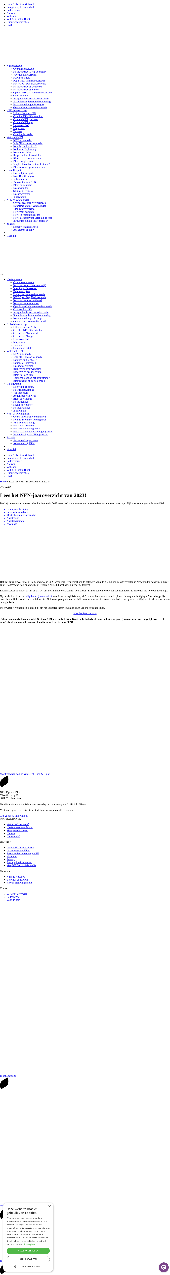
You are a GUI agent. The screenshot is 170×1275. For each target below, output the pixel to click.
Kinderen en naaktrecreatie (27, 158)
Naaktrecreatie (14, 65)
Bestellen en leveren (17, 879)
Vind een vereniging (24, 208)
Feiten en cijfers (21, 77)
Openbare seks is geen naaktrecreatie (32, 92)
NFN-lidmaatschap (17, 110)
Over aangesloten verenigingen (29, 202)
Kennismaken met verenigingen (29, 205)
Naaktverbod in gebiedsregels (28, 104)
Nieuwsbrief (13, 836)
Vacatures (12, 856)
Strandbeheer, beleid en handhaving (32, 101)
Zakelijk (11, 223)
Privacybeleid (30, 1244)
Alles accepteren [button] (28, 1250)
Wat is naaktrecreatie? (18, 824)
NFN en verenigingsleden (26, 214)
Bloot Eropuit (14, 170)
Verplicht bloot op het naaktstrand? (31, 164)
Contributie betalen (23, 134)
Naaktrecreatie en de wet (26, 89)
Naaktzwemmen (21, 194)
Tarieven (17, 131)
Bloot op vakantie (22, 185)
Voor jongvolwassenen (25, 74)
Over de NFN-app (23, 122)
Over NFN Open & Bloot (20, 4)
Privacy (11, 859)
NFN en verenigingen (18, 199)
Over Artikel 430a (22, 95)
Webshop (11, 16)
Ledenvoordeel (14, 10)
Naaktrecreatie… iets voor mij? (29, 71)
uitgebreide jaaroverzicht (39, 596)
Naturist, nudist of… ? (25, 146)
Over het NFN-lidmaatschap (28, 116)
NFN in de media (22, 140)
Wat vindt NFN (15, 137)
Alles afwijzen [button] (28, 1259)
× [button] (49, 1206)
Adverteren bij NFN (24, 229)
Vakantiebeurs (20, 179)
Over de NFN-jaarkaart (25, 119)
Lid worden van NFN (24, 113)
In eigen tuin (19, 196)
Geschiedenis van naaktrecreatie (30, 107)
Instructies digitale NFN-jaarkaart (30, 220)
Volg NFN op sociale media (27, 143)
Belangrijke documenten (19, 862)
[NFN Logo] (50, 60)
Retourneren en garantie (19, 882)
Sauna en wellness (23, 191)
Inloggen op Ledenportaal (20, 7)
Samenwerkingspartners (25, 226)
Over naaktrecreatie (23, 68)
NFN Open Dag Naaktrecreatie (29, 83)
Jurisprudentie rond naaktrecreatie (30, 98)
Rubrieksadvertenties (18, 22)
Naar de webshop (16, 876)
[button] (28, 1266)
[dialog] (28, 1237)
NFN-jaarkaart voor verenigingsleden (32, 217)
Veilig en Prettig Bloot (18, 19)
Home (3, 481)
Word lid (11, 235)
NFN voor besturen (23, 211)
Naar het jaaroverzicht (85, 613)
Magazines (19, 128)
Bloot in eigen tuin (23, 161)
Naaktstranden (20, 188)
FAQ (9, 25)
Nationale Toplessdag (24, 149)
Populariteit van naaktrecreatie (29, 80)
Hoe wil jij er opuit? (23, 173)
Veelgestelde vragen (17, 830)
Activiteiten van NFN (24, 182)
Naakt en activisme (23, 152)
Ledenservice (14, 896)
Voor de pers (13, 899)
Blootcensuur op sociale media (29, 167)
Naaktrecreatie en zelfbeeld (27, 86)
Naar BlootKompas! (24, 176)
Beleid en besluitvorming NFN (23, 853)
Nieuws (11, 13)
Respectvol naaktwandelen (27, 155)
